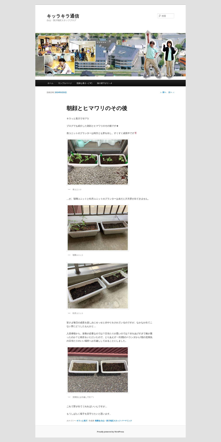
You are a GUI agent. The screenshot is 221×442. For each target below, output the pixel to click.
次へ (171, 92)
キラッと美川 (82, 420)
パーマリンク (126, 420)
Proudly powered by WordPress (110, 431)
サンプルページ (65, 83)
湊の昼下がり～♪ (104, 83)
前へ (163, 92)
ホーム (50, 83)
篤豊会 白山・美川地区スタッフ (108, 420)
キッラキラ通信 (63, 15)
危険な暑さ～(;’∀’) (84, 83)
